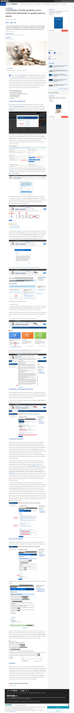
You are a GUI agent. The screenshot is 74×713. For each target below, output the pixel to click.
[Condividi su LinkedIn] (8, 22)
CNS (12, 170)
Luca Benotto (8, 36)
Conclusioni (11, 97)
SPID (10, 170)
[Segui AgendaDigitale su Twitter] (28, 689)
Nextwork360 (9, 696)
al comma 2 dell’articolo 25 (33, 465)
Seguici (22, 689)
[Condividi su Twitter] (9, 22)
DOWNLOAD (64, 29)
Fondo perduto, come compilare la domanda (18, 93)
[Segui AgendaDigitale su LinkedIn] (26, 689)
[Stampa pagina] (15, 22)
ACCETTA (58, 707)
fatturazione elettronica (19, 105)
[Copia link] (13, 22)
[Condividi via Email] (11, 22)
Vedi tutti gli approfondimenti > (63, 74)
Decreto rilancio (22, 76)
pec (39, 635)
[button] (3, 4)
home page (11, 109)
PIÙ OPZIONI (58, 711)
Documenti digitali (12, 18)
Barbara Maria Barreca (10, 32)
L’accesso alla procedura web (15, 91)
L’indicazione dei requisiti (14, 94)
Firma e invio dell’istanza (14, 95)
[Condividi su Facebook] (6, 22)
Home (7, 18)
